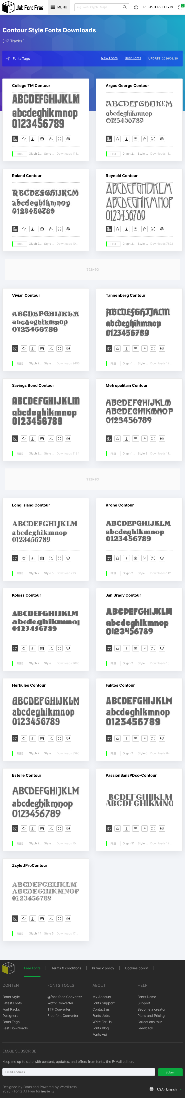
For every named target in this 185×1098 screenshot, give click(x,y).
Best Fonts (133, 58)
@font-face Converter (64, 997)
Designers (10, 1015)
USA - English (167, 1089)
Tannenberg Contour (125, 295)
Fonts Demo (147, 997)
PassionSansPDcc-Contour (131, 775)
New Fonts (109, 58)
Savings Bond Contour (33, 385)
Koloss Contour (26, 595)
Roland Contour (27, 175)
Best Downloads (15, 1028)
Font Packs (11, 1009)
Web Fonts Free (22, 7)
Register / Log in (158, 7)
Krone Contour (120, 505)
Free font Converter (62, 1015)
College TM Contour (31, 85)
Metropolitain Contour (127, 385)
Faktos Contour (120, 685)
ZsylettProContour (29, 865)
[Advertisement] (92, 269)
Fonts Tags (21, 58)
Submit (170, 1072)
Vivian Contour (26, 295)
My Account (101, 997)
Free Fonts (32, 968)
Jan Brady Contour (123, 595)
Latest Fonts (12, 1003)
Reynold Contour (122, 175)
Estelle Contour (26, 775)
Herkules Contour (29, 685)
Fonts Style (11, 997)
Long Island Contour (31, 505)
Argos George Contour (127, 85)
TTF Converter (58, 1009)
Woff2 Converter (60, 1003)
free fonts (47, 1091)
